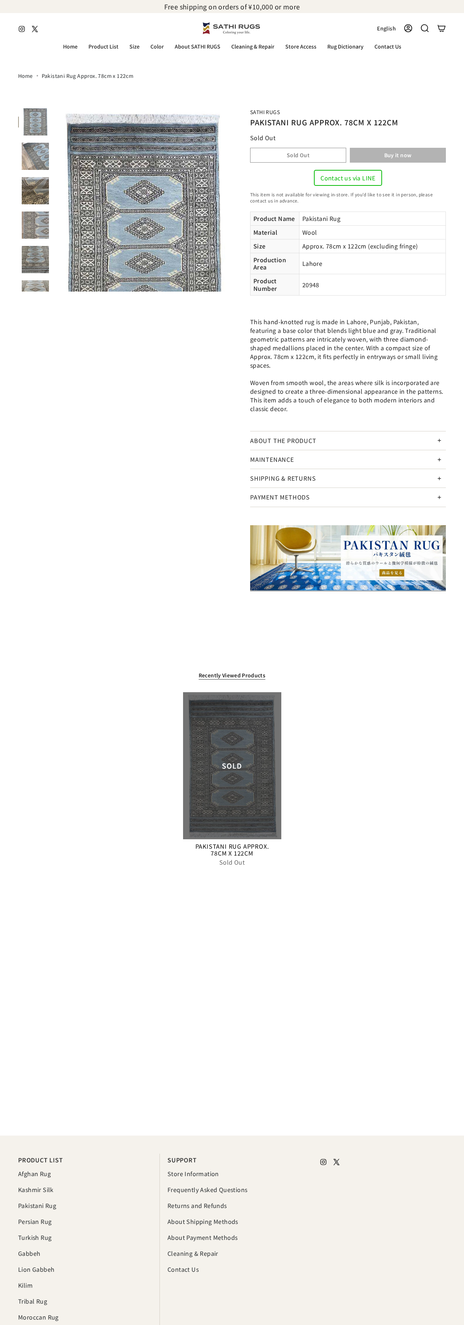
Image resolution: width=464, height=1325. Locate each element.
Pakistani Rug (37, 1205)
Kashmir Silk (36, 1189)
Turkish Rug (34, 1237)
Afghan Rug (34, 1173)
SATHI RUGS (265, 112)
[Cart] (441, 28)
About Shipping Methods (202, 1221)
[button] (103, 47)
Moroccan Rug (38, 1317)
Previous (56, 200)
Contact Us (183, 1269)
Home (25, 75)
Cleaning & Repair (192, 1253)
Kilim (25, 1285)
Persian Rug (34, 1221)
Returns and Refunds (197, 1205)
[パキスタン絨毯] (348, 558)
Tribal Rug (32, 1301)
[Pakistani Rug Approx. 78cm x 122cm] (232, 766)
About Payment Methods (202, 1237)
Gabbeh (29, 1253)
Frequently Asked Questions (207, 1189)
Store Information (193, 1173)
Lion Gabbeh (36, 1269)
